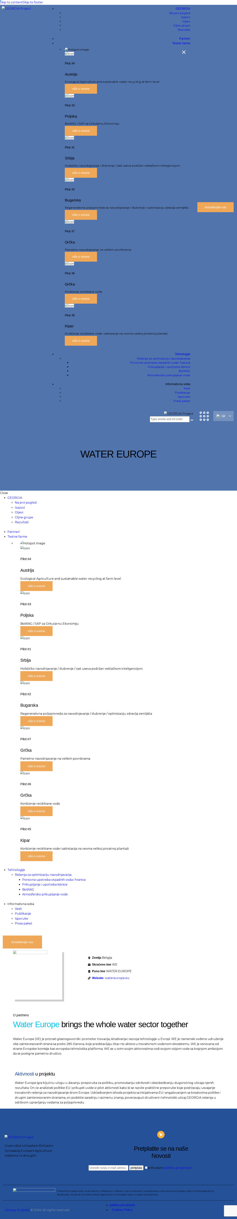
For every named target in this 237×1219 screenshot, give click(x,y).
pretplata (136, 1167)
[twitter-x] (1, 933)
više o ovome (81, 88)
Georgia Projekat (17, 1210)
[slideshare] (6, 933)
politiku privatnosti (177, 1168)
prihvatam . (170, 1168)
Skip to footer (33, 2)
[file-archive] (9, 933)
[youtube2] (3, 933)
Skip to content (11, 2)
